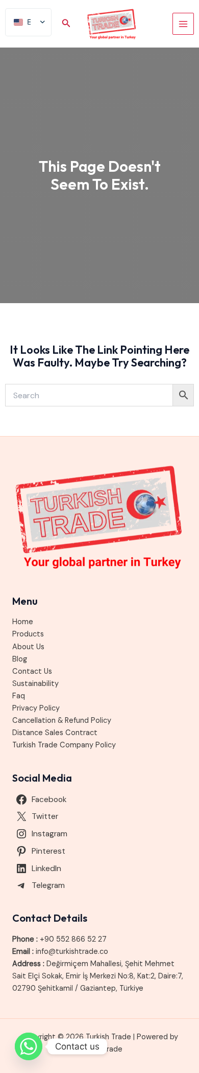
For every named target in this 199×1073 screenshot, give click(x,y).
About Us (28, 647)
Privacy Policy (36, 708)
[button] (66, 24)
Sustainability (35, 684)
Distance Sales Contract (54, 733)
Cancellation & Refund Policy (61, 720)
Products (28, 634)
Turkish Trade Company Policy (64, 745)
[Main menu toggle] (183, 23)
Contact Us (32, 671)
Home (22, 622)
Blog (19, 659)
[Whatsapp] (28, 1046)
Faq (18, 696)
